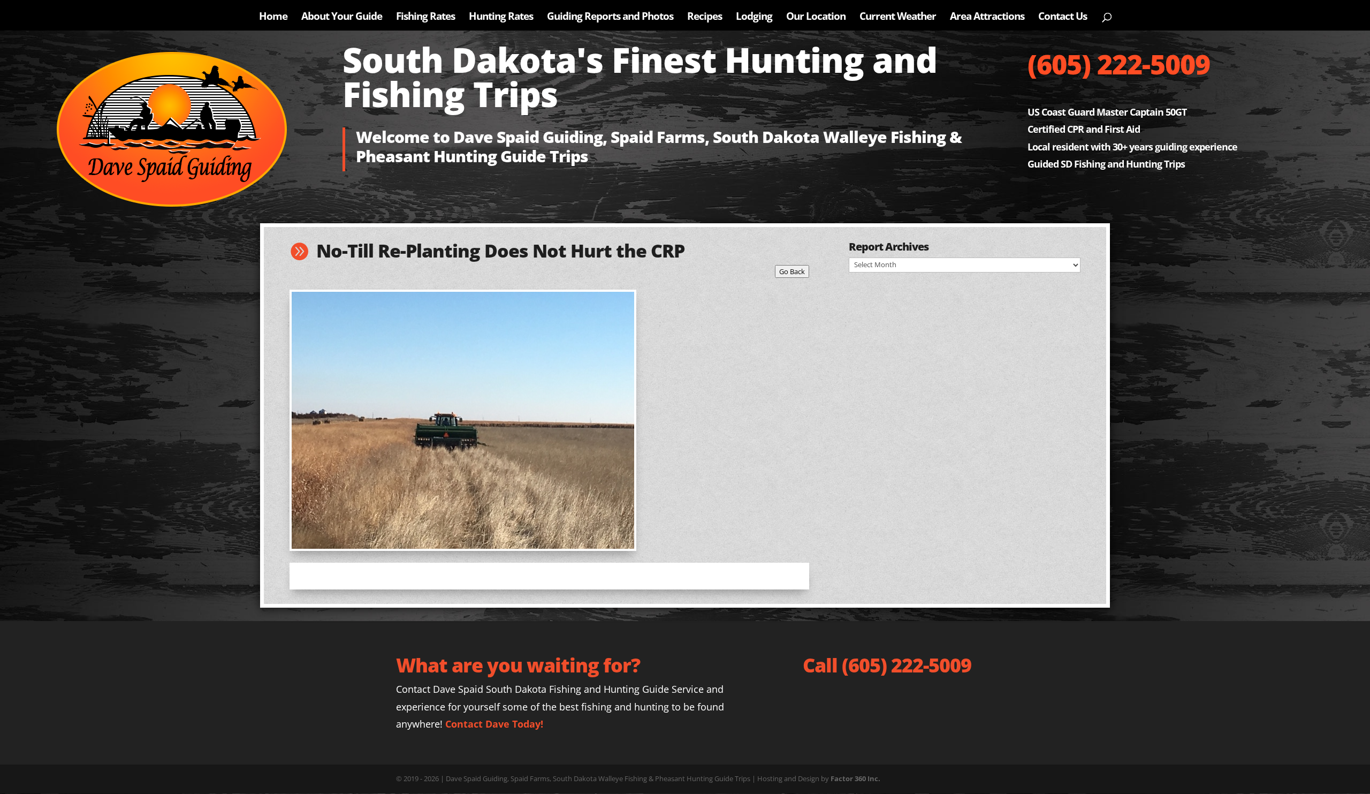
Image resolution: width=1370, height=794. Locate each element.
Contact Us (1062, 17)
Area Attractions (987, 17)
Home (273, 17)
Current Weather (897, 17)
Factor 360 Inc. (855, 778)
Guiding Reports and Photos (610, 17)
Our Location (816, 17)
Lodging (754, 17)
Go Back (792, 271)
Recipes (704, 17)
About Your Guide (341, 17)
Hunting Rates (501, 17)
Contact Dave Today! (494, 723)
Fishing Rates (425, 17)
